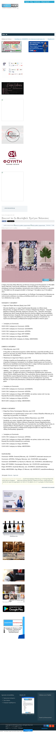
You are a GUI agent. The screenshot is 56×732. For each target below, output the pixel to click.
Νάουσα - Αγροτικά (13, 475)
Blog (31, 2)
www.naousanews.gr (10, 208)
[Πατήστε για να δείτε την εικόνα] (28, 256)
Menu (4, 34)
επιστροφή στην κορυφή (48, 487)
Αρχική (27, 2)
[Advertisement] (28, 21)
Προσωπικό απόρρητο (9, 698)
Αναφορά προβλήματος (9, 702)
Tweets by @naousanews (45, 717)
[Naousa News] (10, 6)
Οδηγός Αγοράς (45, 2)
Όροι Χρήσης (6, 700)
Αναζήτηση (37, 2)
